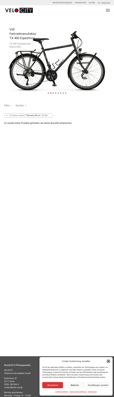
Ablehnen (74, 385)
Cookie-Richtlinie (61, 392)
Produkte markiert (31, 115)
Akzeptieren (52, 385)
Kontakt (92, 3)
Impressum (92, 392)
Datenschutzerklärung (78, 392)
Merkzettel (105, 3)
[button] (108, 361)
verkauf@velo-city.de (13, 387)
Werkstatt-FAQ (80, 3)
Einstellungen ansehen (98, 385)
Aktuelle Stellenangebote (62, 3)
